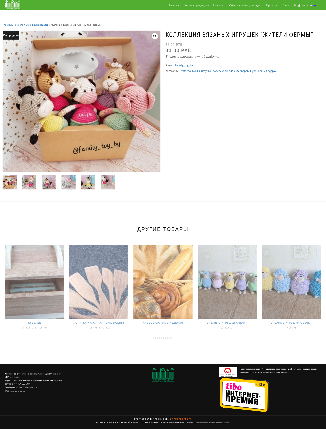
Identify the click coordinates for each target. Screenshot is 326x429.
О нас (286, 5)
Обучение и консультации (245, 5)
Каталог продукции (196, 5)
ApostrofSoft (182, 419)
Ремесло (18, 24)
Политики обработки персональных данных (212, 422)
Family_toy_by (184, 65)
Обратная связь (15, 391)
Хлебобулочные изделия (99, 322)
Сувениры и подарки (37, 24)
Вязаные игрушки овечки (163, 322)
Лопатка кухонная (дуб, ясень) (34, 322)
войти (304, 5)
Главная (174, 5)
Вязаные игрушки (291, 322)
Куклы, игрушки (202, 71)
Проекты (271, 5)
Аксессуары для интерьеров (231, 71)
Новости (218, 5)
